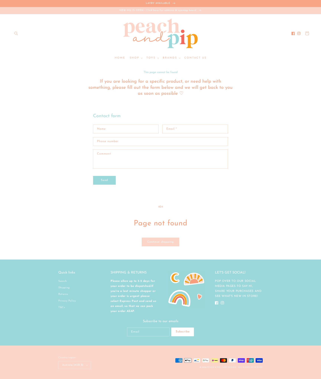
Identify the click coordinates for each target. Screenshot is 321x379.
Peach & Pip (213, 367)
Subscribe (183, 331)
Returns (63, 294)
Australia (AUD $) (72, 365)
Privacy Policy (67, 300)
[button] (16, 33)
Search (62, 281)
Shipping (64, 287)
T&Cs (61, 307)
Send (104, 180)
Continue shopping (160, 242)
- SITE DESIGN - (229, 367)
